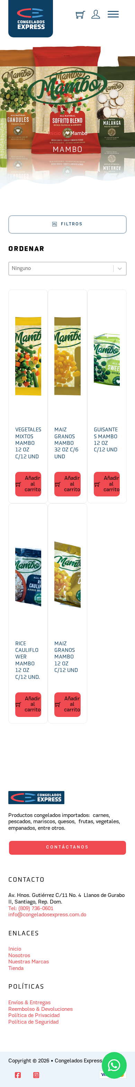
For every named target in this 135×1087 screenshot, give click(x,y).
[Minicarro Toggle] (80, 14)
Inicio (54, 133)
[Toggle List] (120, 268)
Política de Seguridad (33, 1022)
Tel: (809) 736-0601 (30, 908)
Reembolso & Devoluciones (40, 1009)
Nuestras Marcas (28, 962)
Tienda (16, 968)
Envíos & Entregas (29, 1003)
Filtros (72, 224)
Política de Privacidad (34, 1015)
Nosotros (19, 956)
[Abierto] (113, 15)
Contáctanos (67, 847)
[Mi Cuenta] (95, 15)
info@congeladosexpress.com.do (47, 915)
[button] (28, 484)
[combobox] (61, 268)
